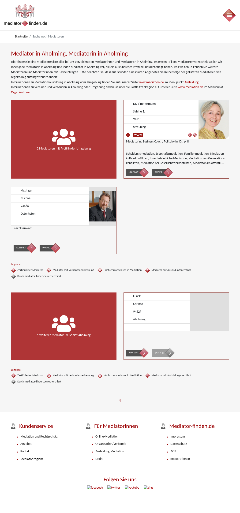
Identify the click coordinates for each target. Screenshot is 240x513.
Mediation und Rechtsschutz (39, 436)
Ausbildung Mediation (109, 451)
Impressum (177, 436)
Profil (158, 172)
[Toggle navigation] (229, 15)
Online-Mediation (106, 436)
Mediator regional (32, 459)
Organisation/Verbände (110, 444)
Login (98, 459)
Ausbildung (191, 82)
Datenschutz (178, 444)
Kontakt (133, 172)
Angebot (26, 444)
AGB (173, 451)
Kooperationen (180, 459)
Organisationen (21, 92)
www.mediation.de (151, 82)
